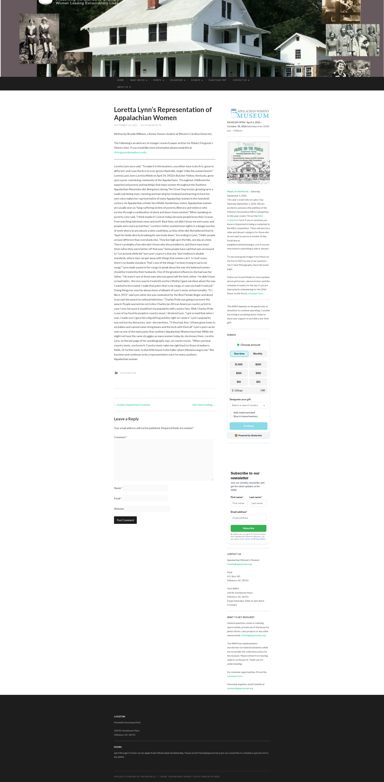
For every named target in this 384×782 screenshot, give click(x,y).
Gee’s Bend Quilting (203, 404)
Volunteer (176, 80)
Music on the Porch (237, 191)
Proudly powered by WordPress (135, 776)
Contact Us (240, 80)
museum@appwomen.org (240, 688)
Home (120, 80)
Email (118, 498)
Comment (120, 437)
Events (157, 80)
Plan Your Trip (217, 80)
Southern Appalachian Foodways (132, 404)
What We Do (137, 80)
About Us (122, 87)
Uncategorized (128, 372)
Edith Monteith (151, 125)
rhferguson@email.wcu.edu (130, 152)
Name (118, 488)
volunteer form (255, 293)
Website (119, 508)
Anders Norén (210, 776)
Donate (195, 80)
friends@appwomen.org (239, 564)
